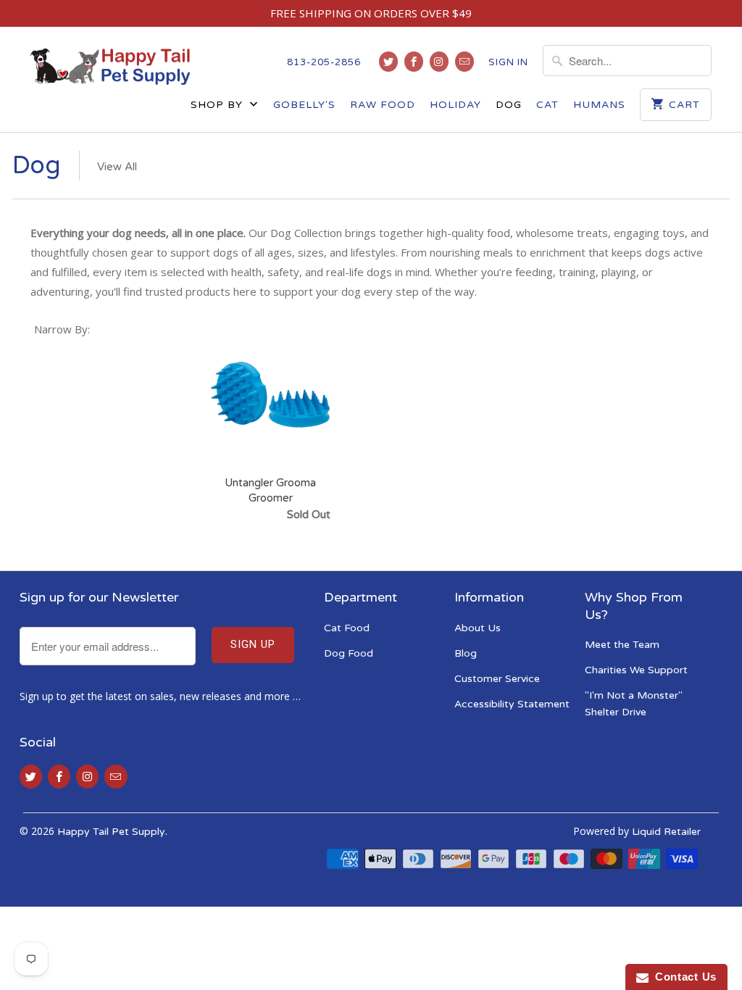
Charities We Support (636, 670)
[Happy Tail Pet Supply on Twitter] (388, 61)
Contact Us (683, 976)
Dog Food (348, 653)
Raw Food (382, 105)
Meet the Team (622, 644)
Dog (509, 105)
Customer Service (497, 679)
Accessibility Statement (512, 704)
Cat (547, 105)
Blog (465, 653)
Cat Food (347, 628)
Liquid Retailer (666, 831)
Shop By (218, 105)
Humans (599, 105)
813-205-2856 (324, 62)
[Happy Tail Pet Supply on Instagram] (439, 61)
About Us (477, 628)
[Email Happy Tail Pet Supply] (464, 61)
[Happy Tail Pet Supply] (110, 67)
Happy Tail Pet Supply (111, 831)
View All (117, 166)
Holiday (455, 105)
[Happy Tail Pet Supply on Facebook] (413, 61)
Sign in (508, 62)
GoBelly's (304, 105)
